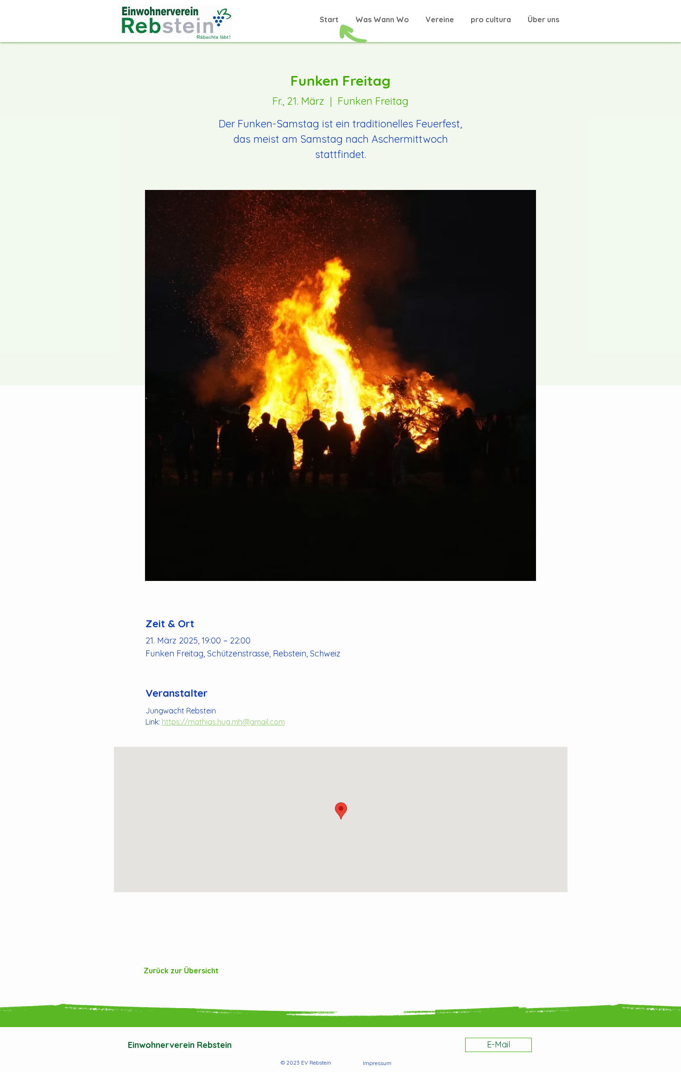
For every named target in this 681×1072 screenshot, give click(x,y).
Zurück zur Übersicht (181, 970)
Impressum (377, 1062)
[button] (490, 15)
